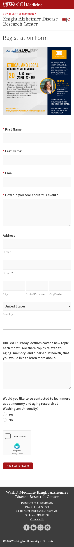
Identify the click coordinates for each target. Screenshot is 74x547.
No (10, 420)
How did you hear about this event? (30, 195)
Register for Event (18, 465)
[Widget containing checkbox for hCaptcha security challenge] (17, 442)
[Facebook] (26, 527)
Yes (10, 414)
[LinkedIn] (33, 527)
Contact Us (37, 519)
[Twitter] (40, 527)
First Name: (12, 129)
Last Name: (12, 151)
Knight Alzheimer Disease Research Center (30, 22)
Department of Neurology (19, 13)
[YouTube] (47, 527)
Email (8, 173)
